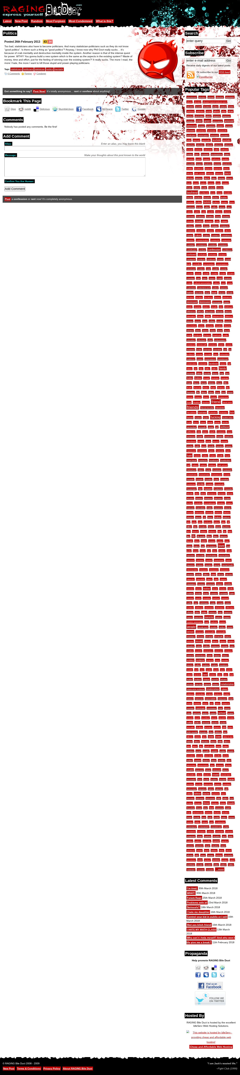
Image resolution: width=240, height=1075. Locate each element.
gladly (212, 432)
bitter (214, 178)
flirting (204, 392)
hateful (197, 456)
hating (204, 456)
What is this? (104, 21)
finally (189, 388)
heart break (191, 460)
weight (199, 850)
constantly (191, 259)
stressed (216, 770)
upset (199, 836)
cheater (190, 221)
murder (198, 593)
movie (215, 589)
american (226, 116)
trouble (197, 817)
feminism (215, 378)
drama (201, 326)
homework (227, 470)
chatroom (200, 216)
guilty (197, 446)
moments (210, 584)
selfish (189, 722)
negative (206, 598)
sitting (196, 741)
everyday (207, 349)
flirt (198, 392)
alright (208, 116)
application (191, 135)
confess (202, 250)
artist (189, 140)
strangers (199, 770)
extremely (203, 364)
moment (201, 584)
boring (203, 183)
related (215, 684)
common (190, 240)
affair (224, 111)
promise (225, 660)
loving (202, 551)
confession (214, 249)
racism (208, 670)
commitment (226, 235)
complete (212, 245)
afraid (230, 111)
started (198, 760)
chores (206, 226)
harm (228, 451)
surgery (218, 784)
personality (210, 632)
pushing (206, 665)
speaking (190, 756)
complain (190, 245)
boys (213, 193)
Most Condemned (80, 21)
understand (191, 827)
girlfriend (224, 427)
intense (228, 508)
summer (190, 784)
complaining (201, 245)
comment (215, 235)
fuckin (205, 418)
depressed (192, 302)
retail (231, 699)
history (200, 470)
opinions (212, 612)
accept (198, 107)
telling (225, 798)
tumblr (216, 817)
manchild (200, 555)
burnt (232, 202)
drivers (205, 330)
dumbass (197, 335)
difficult (200, 312)
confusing (202, 255)
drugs (220, 330)
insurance (218, 508)
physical (209, 637)
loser (227, 541)
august (190, 150)
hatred (212, 456)
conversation (209, 264)
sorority (230, 751)
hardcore (219, 451)
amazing (216, 116)
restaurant (222, 699)
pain (220, 612)
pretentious (200, 655)
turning (190, 822)
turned (231, 817)
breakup (198, 197)
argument (225, 135)
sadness (196, 713)
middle (198, 574)
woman (210, 855)
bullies (198, 202)
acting (215, 107)
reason (206, 679)
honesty (199, 479)
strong (225, 770)
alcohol (190, 116)
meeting (208, 565)
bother (196, 188)
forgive (213, 397)
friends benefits (207, 408)
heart (227, 456)
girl (217, 427)
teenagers (210, 798)
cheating (199, 221)
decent (222, 293)
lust (208, 551)
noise (212, 603)
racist (216, 670)
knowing (202, 527)
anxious (229, 126)
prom (217, 660)
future (203, 422)
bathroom (216, 159)
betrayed (217, 169)
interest (190, 512)
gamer (217, 422)
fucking (215, 417)
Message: (11, 155)
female (206, 378)
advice (216, 111)
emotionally (201, 345)
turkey (224, 817)
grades (220, 436)
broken (215, 197)
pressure (228, 651)
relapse (207, 684)
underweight (204, 827)
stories (228, 765)
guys (204, 446)
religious (190, 694)
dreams (227, 326)
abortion (202, 97)
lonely (203, 541)
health (220, 456)
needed (190, 598)
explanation (191, 364)
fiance (196, 383)
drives (212, 330)
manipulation (211, 555)
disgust (228, 312)
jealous (218, 517)
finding (206, 388)
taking (210, 789)
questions (224, 665)
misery (209, 579)
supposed (208, 784)
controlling (197, 264)
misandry (190, 579)
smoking (190, 751)
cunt (223, 283)
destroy (206, 307)
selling (197, 723)
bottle (204, 188)
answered (211, 126)
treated (217, 813)
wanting (225, 841)
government (210, 436)
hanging (219, 446)
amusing (190, 121)
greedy (201, 441)
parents (209, 617)
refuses (190, 684)
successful (191, 779)
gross (208, 441)
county (198, 273)
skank (213, 741)
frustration (223, 412)
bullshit (207, 202)
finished (221, 388)
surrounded (191, 789)
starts (214, 760)
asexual (196, 140)
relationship (227, 684)
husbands (218, 489)
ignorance (212, 494)
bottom (212, 188)
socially (206, 751)
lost (202, 546)
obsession (219, 608)
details (214, 307)
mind (213, 574)
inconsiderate (209, 503)
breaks (189, 197)
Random (37, 21)
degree (217, 297)
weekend (190, 850)
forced (230, 392)
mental (217, 565)
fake (201, 369)
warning (190, 846)
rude (220, 708)
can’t (229, 207)
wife (196, 855)
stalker (189, 760)
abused (197, 102)
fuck (232, 412)
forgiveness (223, 397)
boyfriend (192, 192)
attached (190, 145)
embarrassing (220, 340)
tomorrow (219, 808)
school (221, 712)
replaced (218, 694)
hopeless (224, 479)
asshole (216, 140)
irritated (227, 512)
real (231, 675)
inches (189, 503)
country (190, 273)
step (229, 760)
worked (207, 860)
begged (217, 164)
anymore (190, 131)
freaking (196, 402)
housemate (191, 489)
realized (198, 679)
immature (208, 498)
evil (225, 349)
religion (224, 689)
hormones (191, 484)
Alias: (8, 143)
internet (218, 512)
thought (231, 803)
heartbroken (226, 460)
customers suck (204, 288)
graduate (228, 436)
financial (197, 388)
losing (196, 546)
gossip (199, 436)
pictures (190, 641)
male (229, 551)
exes (216, 354)
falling (214, 369)
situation (205, 741)
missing (223, 579)
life (193, 536)
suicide (231, 779)
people (191, 626)
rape (220, 675)
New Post (21, 21)
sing (204, 737)
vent (224, 836)
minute (220, 574)
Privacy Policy (51, 1068)
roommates (211, 708)
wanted (216, 841)
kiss (195, 527)
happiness (202, 451)
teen (223, 794)
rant (205, 674)
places (207, 641)
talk (226, 789)
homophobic (204, 475)
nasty (232, 593)
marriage (199, 560)
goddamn (221, 432)
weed (223, 846)
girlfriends (191, 432)
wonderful (228, 855)
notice (227, 603)
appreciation (203, 135)
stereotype (191, 765)
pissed (199, 641)
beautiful (190, 164)
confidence (227, 250)
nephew (216, 598)
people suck (203, 627)
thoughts (190, 808)
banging (190, 159)
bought (220, 188)
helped (195, 465)
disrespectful (218, 316)
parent (189, 617)
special (199, 756)
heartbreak (213, 460)
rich (211, 703)
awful (216, 150)
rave (226, 675)
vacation (216, 836)
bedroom (208, 164)
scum (197, 718)
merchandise (192, 570)
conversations (222, 264)
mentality (59, 69)
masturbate (218, 560)
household (219, 484)
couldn (215, 269)
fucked (190, 417)
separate (206, 723)
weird (207, 850)
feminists (224, 378)
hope (216, 479)
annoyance (217, 121)
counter (224, 269)
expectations (210, 359)
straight (190, 770)
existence (191, 359)
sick (225, 732)
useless (208, 836)
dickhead (228, 307)
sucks (206, 779)
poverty (199, 651)
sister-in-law (228, 737)
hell (188, 465)
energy (229, 345)
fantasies (190, 373)
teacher (206, 793)
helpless (212, 465)
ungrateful (191, 831)
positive (190, 651)
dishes (200, 316)
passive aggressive (194, 622)
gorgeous (191, 436)
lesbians (212, 531)
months (228, 584)
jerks (194, 522)
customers (191, 288)
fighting (212, 383)
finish (213, 388)
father (199, 373)
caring (196, 212)
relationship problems (195, 689)
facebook (213, 363)
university (219, 831)
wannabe (207, 841)
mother (206, 588)
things (206, 803)
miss (216, 579)
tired (211, 808)
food (217, 392)
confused (191, 254)
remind (209, 694)
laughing (226, 527)
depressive (217, 302)
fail (229, 364)
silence (190, 737)
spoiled (218, 756)
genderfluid (191, 427)
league (195, 531)
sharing (217, 727)
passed (227, 617)
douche (228, 321)
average (198, 150)
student (207, 775)
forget (206, 397)
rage (222, 670)
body (189, 183)
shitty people (192, 732)
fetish (189, 383)
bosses (225, 183)
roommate (200, 708)
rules (189, 713)
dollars (212, 321)
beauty (199, 164)
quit (196, 670)
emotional (191, 345)
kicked (216, 522)
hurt (200, 489)
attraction (218, 145)
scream (190, 718)
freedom (205, 402)
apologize (212, 131)
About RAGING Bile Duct (77, 1068)
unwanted (191, 836)
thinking (215, 803)
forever (190, 397)
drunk (227, 330)
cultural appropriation (202, 283)
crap (198, 278)
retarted (197, 703)
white (221, 850)
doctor (197, 321)
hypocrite (228, 489)
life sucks (201, 536)
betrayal (208, 169)
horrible (200, 484)
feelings (198, 378)
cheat (218, 216)
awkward (224, 150)
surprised (227, 784)
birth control (199, 173)
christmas (190, 231)
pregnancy (208, 651)
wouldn (200, 865)
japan (210, 517)
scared (213, 713)
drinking (190, 330)
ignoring (190, 498)
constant (222, 255)
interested (199, 512)
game (210, 422)
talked (189, 794)
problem (190, 660)
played (223, 641)
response (199, 699)
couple (206, 273)
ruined (227, 708)
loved (195, 551)
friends (192, 407)
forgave (198, 397)
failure (189, 369)
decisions (208, 297)
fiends (203, 383)
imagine (199, 498)
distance (228, 316)
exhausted (224, 354)
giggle (210, 427)
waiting (190, 841)
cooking (201, 269)
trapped (208, 813)
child (217, 221)
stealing (221, 760)
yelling (230, 865)
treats (189, 817)
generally (202, 427)
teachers (215, 794)
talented (219, 789)
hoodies (208, 479)
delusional (227, 297)
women (219, 855)
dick (220, 307)
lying (214, 551)
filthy (226, 383)
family (222, 368)
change (227, 212)
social (198, 751)
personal (199, 632)
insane (229, 503)
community (215, 240)
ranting (212, 675)
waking (198, 841)
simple (197, 737)
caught (210, 212)
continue (201, 259)
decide (230, 293)
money (219, 584)
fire (227, 388)
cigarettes (201, 231)
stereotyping (203, 765)
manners (190, 560)
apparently (222, 131)
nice (195, 603)
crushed (228, 278)
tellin (218, 798)
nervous (225, 598)
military (206, 574)
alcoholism (199, 116)
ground (216, 441)
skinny (226, 741)
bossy (189, 188)
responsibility (210, 699)
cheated (226, 216)
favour (215, 373)
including (198, 503)
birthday (210, 173)
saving (205, 713)
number (190, 608)
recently (215, 679)
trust (204, 817)
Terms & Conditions (29, 1068)
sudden (214, 779)
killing (189, 527)
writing (223, 865)
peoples (213, 627)
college (198, 235)
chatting (210, 216)
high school (222, 465)
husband (208, 489)
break (219, 193)
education (191, 340)
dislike (207, 316)
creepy (212, 278)
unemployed (216, 827)
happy (211, 451)
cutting (215, 288)
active (231, 107)
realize (189, 679)
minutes (229, 574)
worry (232, 860)
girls (198, 432)
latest (218, 527)
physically (219, 637)
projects (210, 660)
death (214, 292)
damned (223, 288)
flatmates (190, 392)
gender (225, 422)
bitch (227, 173)
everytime (217, 349)
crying (189, 283)
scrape (230, 713)
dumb (189, 335)
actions (223, 107)
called (207, 207)
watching (199, 846)
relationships (213, 689)
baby (197, 154)
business (190, 207)
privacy (225, 655)
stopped (219, 765)
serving (215, 723)
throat (199, 808)
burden (224, 202)
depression (205, 302)
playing (231, 641)
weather (215, 846)
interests (209, 512)
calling (214, 207)
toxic (189, 813)
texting (189, 803)
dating (190, 292)
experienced (223, 359)
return (205, 703)
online (204, 612)
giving (205, 432)
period (229, 627)
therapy (198, 803)
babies (189, 154)
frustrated (202, 412)
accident (207, 107)
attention (200, 145)
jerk (188, 522)
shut (211, 732)
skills (220, 741)
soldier (222, 751)
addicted (190, 111)
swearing (202, 789)
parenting (198, 617)
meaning (190, 565)
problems (200, 660)
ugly (211, 822)
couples (214, 273)
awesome (208, 150)
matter (228, 560)
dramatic (209, 326)
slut (201, 746)
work (200, 860)
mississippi (191, 584)
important (218, 498)
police (198, 646)
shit (224, 727)
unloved (229, 831)
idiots (203, 494)
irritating (190, 517)
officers (190, 612)
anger (199, 121)
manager (190, 555)
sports (225, 756)
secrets (230, 718)
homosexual (217, 475)
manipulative (224, 555)
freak (189, 402)
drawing (219, 326)
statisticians (16, 69)
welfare (214, 850)
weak (207, 846)
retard (189, 703)
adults (208, 111)
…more (220, 869)
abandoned (191, 97)
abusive (190, 107)
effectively (201, 340)
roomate (190, 708)
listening (223, 536)
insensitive (200, 508)
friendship (220, 408)
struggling (191, 775)
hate (189, 455)
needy (198, 598)
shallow (199, 727)
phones (200, 637)
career (189, 212)
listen (216, 536)
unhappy (201, 831)
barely (198, 159)
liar (224, 531)
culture (216, 283)
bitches (190, 178)
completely (223, 245)
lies (188, 536)
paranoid (228, 612)
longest (212, 541)
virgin (230, 836)
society (214, 751)
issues (198, 517)
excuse (199, 354)
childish (224, 221)
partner (219, 617)
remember (200, 694)
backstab (205, 154)
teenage (190, 798)
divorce (190, 321)
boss (218, 183)
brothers (190, 202)
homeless (217, 470)
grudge (190, 446)
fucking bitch (228, 418)
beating (225, 159)
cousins (231, 273)
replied (226, 694)
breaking (227, 193)
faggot (223, 364)
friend (216, 402)
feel (227, 373)
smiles (225, 746)
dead (207, 293)
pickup (227, 637)
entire (199, 349)
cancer (222, 207)
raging (229, 670)
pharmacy (191, 637)
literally (189, 541)
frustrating (213, 412)
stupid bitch (226, 775)
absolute (219, 97)
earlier (225, 335)
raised (189, 675)
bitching (199, 178)
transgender (198, 813)
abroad (211, 97)
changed (190, 216)
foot (223, 392)
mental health (227, 565)
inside (209, 508)
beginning (227, 164)
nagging (214, 593)
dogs (205, 321)
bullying (216, 202)
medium (199, 565)
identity (190, 494)
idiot (197, 494)
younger (200, 870)
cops (208, 269)
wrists (216, 865)
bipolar (189, 173)
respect (190, 699)
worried (225, 860)
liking (209, 536)
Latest (7, 21)
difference (191, 312)
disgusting (191, 316)
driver (198, 330)
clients (227, 231)
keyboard (208, 522)
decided (190, 297)
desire (189, 307)
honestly (190, 479)
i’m (204, 517)
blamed (221, 178)
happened (191, 451)
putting (214, 665)
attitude (209, 145)
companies (226, 240)
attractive (228, 145)
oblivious (199, 608)
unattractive (220, 822)
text (231, 798)
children (190, 226)
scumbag (205, 718)
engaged (190, 349)
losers (189, 546)
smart (218, 746)
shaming (208, 727)
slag (188, 746)
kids (223, 522)
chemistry (209, 221)
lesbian (203, 531)
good (229, 432)
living (197, 541)
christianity (224, 226)
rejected (198, 684)
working (216, 860)
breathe (207, 197)
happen (228, 446)
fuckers (198, 418)
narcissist (223, 593)
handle (211, 446)
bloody (229, 178)
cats (203, 212)
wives (203, 855)
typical (204, 822)
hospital (209, 484)
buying (199, 207)
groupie (224, 441)
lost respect (211, 546)
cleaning (219, 231)
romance (225, 703)
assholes (227, 140)
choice (198, 226)
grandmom (191, 441)
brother (224, 197)
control (220, 259)
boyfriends (204, 193)
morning (190, 589)
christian (214, 226)
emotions (212, 345)
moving (223, 589)
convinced (191, 269)
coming (206, 235)
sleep (195, 746)
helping (203, 465)
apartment (201, 131)
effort (210, 340)
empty (221, 345)
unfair (226, 827)
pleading (190, 646)
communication (202, 240)
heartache (203, 460)
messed (190, 574)
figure (219, 383)
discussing (210, 312)
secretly (222, 718)
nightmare (204, 603)
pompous (215, 646)
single (210, 737)
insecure (190, 508)
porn (232, 646)
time (205, 808)
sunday (199, 784)
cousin (222, 273)
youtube (209, 870)
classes (210, 231)
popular (225, 646)
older (197, 612)
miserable (200, 579)
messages (224, 570)
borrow (211, 183)
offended (229, 608)
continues (211, 259)
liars (229, 531)
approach (214, 135)
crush (219, 278)
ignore (229, 494)
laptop (210, 527)
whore (228, 850)
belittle (189, 169)
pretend (190, 655)
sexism (223, 723)
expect (200, 359)
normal (220, 603)
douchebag (191, 326)
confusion (212, 255)
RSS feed (224, 72)
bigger (226, 169)
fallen (207, 369)
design (226, 302)
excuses (208, 354)
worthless (190, 865)
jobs (200, 522)
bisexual (219, 173)
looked (220, 541)
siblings (218, 732)
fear (221, 373)
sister (218, 736)
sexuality (190, 727)
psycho (190, 665)
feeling (189, 378)
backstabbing (216, 154)
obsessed (209, 608)
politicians (28, 69)
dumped (207, 335)
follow (211, 392)
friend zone (227, 402)
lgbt (219, 531)
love (221, 545)
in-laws (227, 498)
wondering (191, 860)
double (220, 321)
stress (208, 770)
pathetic (214, 622)
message (203, 570)
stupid (216, 774)
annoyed (229, 121)
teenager (200, 798)
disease (219, 312)
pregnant (218, 651)
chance (219, 212)
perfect (222, 627)
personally (221, 632)
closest (190, 235)
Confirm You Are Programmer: (19, 181)
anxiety (220, 126)
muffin (230, 589)
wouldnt (208, 865)
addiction (200, 111)
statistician (40, 69)
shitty (230, 727)
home (208, 470)
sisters (189, 741)
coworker (190, 278)
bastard (206, 159)
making (222, 551)
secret (214, 718)
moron (198, 589)
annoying (191, 125)
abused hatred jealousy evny (215, 102)
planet (215, 641)
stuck (199, 775)
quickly (189, 670)
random (197, 675)
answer (201, 126)
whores (190, 855)
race (202, 670)
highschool (191, 470)
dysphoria (217, 335)
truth (210, 817)
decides (199, 297)
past (206, 622)
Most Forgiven (55, 21)
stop (212, 765)
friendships (191, 412)
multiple (190, 593)
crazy (205, 278)
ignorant (221, 494)
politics (206, 646)
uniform (210, 831)
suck (200, 779)
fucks (189, 422)
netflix (189, 603)
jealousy (226, 517)
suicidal (223, 779)
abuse (189, 102)
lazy (188, 531)
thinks (222, 803)
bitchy (206, 178)
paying (222, 622)
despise (197, 307)
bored (195, 183)
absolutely (230, 97)
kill (228, 522)
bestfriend (199, 169)
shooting (203, 732)
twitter (197, 822)
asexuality (206, 140)
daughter (199, 293)
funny (196, 422)
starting (206, 760)
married (209, 560)
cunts (230, 283)
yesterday (191, 870)
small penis (209, 746)
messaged (214, 570)
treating (225, 813)
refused (224, 679)
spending (208, 756)
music (206, 593)
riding (217, 703)
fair (195, 369)
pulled (197, 665)
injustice (221, 503)
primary (217, 655)
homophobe (192, 475)
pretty (209, 655)
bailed (227, 154)
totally (228, 808)
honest (227, 475)
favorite (207, 373)
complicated (192, 250)
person (190, 632)
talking (197, 793)
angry (207, 120)
